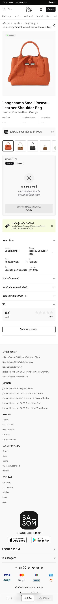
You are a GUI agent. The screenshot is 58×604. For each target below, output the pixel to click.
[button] (4, 9)
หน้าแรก (6, 23)
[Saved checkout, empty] (41, 9)
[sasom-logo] (29, 9)
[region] (29, 63)
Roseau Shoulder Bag (38, 252)
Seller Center (8, 2)
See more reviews (29, 329)
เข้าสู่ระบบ (50, 9)
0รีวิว (51, 317)
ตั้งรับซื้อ (29, 210)
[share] (54, 25)
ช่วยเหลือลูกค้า (9, 558)
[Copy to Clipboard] (26, 262)
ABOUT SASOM (11, 549)
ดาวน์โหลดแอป (21, 2)
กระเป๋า (17, 23)
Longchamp (30, 23)
